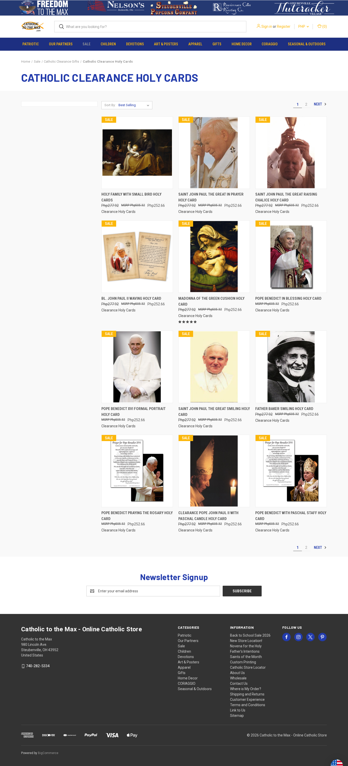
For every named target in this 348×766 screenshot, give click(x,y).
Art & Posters (166, 44)
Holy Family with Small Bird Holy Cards (131, 197)
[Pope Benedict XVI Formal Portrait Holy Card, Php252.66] (137, 367)
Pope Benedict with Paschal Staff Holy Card (290, 516)
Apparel (195, 44)
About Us (237, 673)
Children (108, 44)
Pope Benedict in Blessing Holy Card (288, 298)
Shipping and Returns (247, 694)
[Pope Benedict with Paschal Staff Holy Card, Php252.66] (291, 471)
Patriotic (30, 44)
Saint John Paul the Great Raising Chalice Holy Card (286, 197)
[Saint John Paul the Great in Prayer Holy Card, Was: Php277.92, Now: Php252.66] (214, 152)
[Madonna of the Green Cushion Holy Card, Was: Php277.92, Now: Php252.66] (214, 256)
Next (318, 104)
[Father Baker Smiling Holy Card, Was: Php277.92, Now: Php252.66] (291, 367)
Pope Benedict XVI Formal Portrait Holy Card (133, 411)
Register (283, 26)
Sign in (266, 26)
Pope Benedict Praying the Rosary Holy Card (137, 516)
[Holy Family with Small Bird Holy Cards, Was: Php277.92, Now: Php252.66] (137, 152)
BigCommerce (48, 753)
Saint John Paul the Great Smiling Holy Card (214, 411)
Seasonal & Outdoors (307, 44)
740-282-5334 (37, 666)
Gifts (216, 44)
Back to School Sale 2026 (250, 635)
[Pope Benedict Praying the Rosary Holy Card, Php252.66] (137, 471)
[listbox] (135, 105)
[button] (44, 8)
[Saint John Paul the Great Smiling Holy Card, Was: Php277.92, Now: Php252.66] (214, 367)
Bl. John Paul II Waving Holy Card (131, 298)
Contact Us (239, 683)
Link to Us (237, 710)
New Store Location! (246, 641)
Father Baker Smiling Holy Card (284, 408)
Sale (86, 44)
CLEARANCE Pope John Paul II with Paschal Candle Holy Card (208, 516)
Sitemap (237, 716)
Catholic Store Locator (248, 667)
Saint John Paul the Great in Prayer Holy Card (211, 197)
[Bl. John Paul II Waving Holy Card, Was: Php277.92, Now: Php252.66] (137, 256)
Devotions (135, 44)
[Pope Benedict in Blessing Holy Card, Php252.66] (291, 256)
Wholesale (238, 678)
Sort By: (110, 105)
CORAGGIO (270, 44)
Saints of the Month (246, 657)
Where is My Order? (245, 689)
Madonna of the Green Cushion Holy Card (211, 301)
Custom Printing (243, 662)
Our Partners (61, 44)
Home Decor (242, 44)
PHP (302, 26)
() (324, 26)
